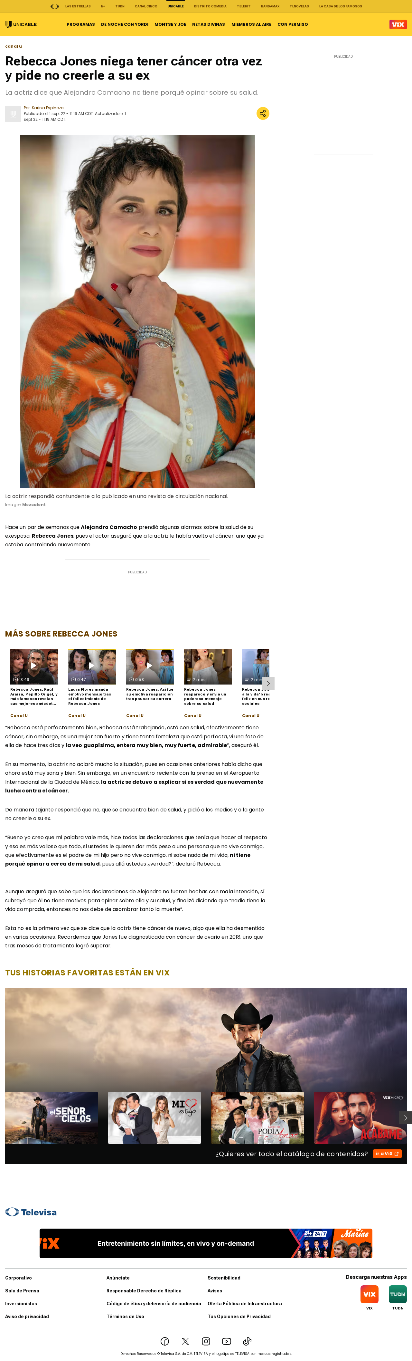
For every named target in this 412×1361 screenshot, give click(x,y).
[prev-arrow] (1, 1117)
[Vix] (398, 24)
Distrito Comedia (210, 6)
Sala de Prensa (22, 1290)
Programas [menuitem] (81, 24)
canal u (13, 46)
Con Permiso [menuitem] (292, 24)
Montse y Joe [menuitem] (170, 24)
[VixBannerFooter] (206, 1243)
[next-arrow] (268, 683)
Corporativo (18, 1277)
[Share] (263, 113)
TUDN (120, 6)
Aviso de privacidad (27, 1316)
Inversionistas (21, 1303)
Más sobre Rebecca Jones (61, 633)
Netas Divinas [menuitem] (208, 24)
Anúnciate (118, 1277)
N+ (103, 6)
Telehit (244, 6)
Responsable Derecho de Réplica (144, 1290)
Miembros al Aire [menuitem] (251, 24)
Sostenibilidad (224, 1277)
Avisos (215, 1290)
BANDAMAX (270, 6)
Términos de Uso (125, 1316)
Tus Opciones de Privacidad (239, 1316)
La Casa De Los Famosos (340, 6)
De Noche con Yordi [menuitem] (124, 24)
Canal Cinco (146, 6)
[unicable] (21, 24)
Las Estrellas (78, 6)
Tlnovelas (299, 6)
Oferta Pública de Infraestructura (245, 1303)
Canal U (19, 715)
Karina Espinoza (48, 107)
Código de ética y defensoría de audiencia (154, 1303)
